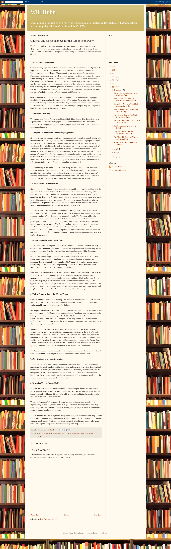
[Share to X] (65, 430)
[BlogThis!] (62, 430)
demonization (41, 433)
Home (66, 515)
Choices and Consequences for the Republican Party (126, 94)
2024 (114, 70)
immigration (57, 433)
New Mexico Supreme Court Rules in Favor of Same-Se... (127, 121)
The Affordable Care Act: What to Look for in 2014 (126, 138)
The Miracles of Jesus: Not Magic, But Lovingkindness (126, 116)
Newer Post (35, 515)
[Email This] (60, 430)
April (116, 149)
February (117, 152)
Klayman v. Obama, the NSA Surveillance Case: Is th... (124, 132)
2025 (114, 66)
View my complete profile (118, 170)
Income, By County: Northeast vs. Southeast (126, 143)
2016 (114, 77)
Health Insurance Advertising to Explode (125, 127)
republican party (44, 436)
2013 (114, 87)
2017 (114, 73)
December (118, 90)
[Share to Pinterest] (69, 430)
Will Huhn (43, 12)
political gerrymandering (80, 433)
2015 (114, 80)
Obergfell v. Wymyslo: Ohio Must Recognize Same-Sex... (126, 105)
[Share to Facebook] (67, 430)
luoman (89, 533)
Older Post (97, 515)
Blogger (105, 533)
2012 (114, 156)
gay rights (49, 433)
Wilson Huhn (117, 167)
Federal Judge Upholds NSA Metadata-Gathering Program (125, 99)
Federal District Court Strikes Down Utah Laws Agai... (126, 110)
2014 (114, 83)
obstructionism (66, 433)
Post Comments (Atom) (48, 519)
